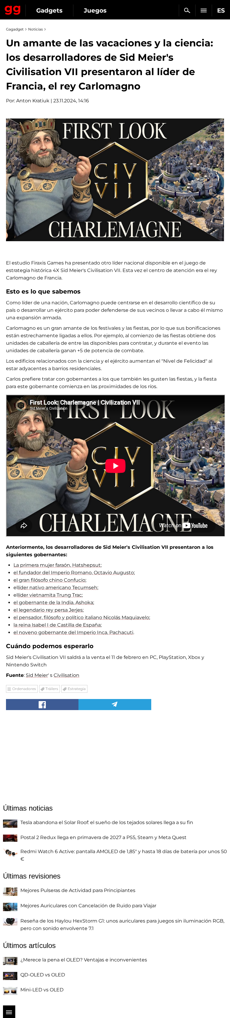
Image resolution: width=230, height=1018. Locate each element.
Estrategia (77, 688)
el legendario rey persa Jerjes (48, 610)
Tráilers (52, 688)
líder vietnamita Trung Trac (50, 595)
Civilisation (66, 675)
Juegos (95, 10)
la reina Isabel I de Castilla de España (57, 625)
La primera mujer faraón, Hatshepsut (57, 565)
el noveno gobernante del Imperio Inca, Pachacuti (73, 632)
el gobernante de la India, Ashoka (53, 602)
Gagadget (12, 9)
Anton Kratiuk (32, 101)
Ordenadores (24, 688)
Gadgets (49, 10)
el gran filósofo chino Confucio (49, 580)
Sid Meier (37, 675)
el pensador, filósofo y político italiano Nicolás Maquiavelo (81, 617)
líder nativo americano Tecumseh (57, 587)
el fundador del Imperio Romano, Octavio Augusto (73, 572)
